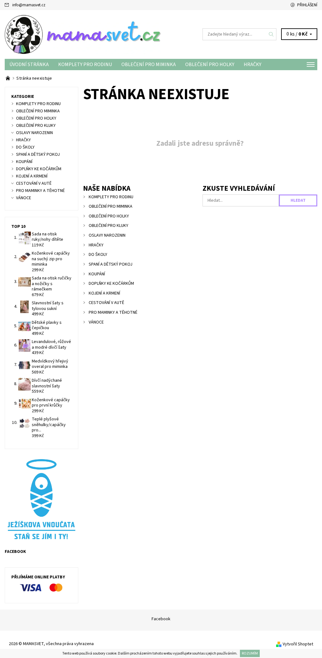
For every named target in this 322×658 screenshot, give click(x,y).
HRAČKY (252, 64)
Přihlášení (307, 5)
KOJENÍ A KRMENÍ (104, 293)
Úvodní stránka (29, 64)
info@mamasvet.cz (28, 5)
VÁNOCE (96, 322)
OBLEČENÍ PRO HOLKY (209, 64)
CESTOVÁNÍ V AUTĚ (106, 303)
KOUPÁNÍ (97, 274)
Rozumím (250, 653)
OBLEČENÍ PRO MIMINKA (148, 64)
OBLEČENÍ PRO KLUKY (108, 225)
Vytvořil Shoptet (298, 644)
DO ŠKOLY (98, 254)
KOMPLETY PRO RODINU (85, 64)
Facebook (161, 619)
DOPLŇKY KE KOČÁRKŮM (111, 283)
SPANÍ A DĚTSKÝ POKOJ (110, 264)
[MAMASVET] (83, 34)
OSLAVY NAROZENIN (107, 235)
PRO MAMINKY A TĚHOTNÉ (113, 312)
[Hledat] (271, 34)
